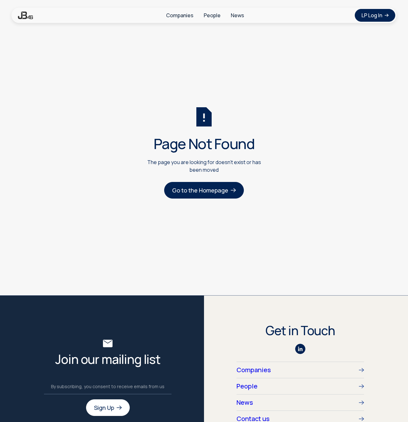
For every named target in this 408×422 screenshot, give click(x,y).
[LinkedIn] (300, 349)
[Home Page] (25, 15)
